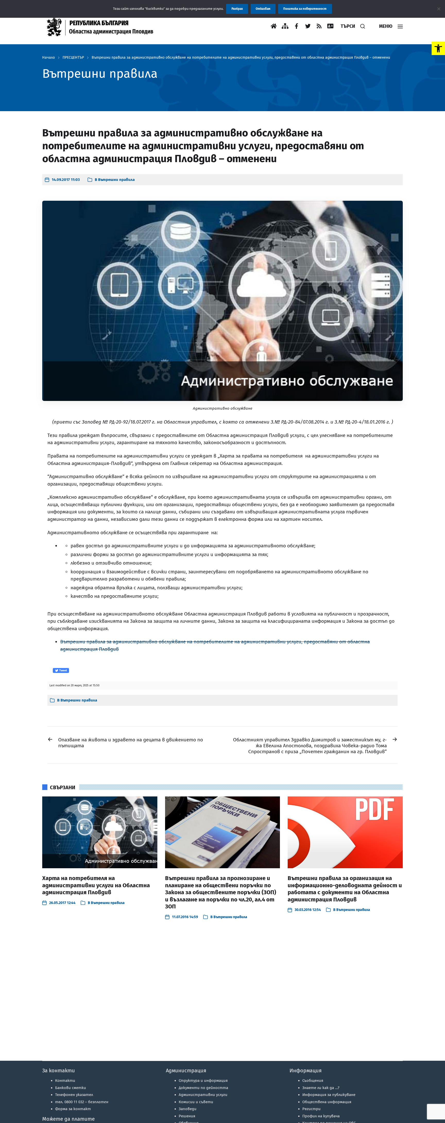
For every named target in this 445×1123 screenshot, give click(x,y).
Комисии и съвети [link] (196, 1102)
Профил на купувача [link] (321, 1116)
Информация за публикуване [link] (328, 1094)
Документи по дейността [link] (203, 1087)
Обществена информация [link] (326, 1102)
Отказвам (263, 9)
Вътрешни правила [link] (116, 179)
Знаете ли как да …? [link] (320, 1087)
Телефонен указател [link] (74, 1094)
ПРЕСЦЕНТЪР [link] (73, 57)
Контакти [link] (65, 1080)
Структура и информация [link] (203, 1080)
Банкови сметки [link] (70, 1087)
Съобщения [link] (312, 1080)
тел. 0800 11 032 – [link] (81, 1102)
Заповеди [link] (187, 1109)
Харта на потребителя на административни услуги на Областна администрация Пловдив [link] (96, 885)
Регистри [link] (311, 1109)
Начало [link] (48, 57)
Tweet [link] (62, 670)
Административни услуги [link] (203, 1094)
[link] (438, 48)
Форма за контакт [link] (73, 1109)
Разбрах (237, 9)
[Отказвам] (438, 8)
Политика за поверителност (305, 9)
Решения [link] (187, 1116)
